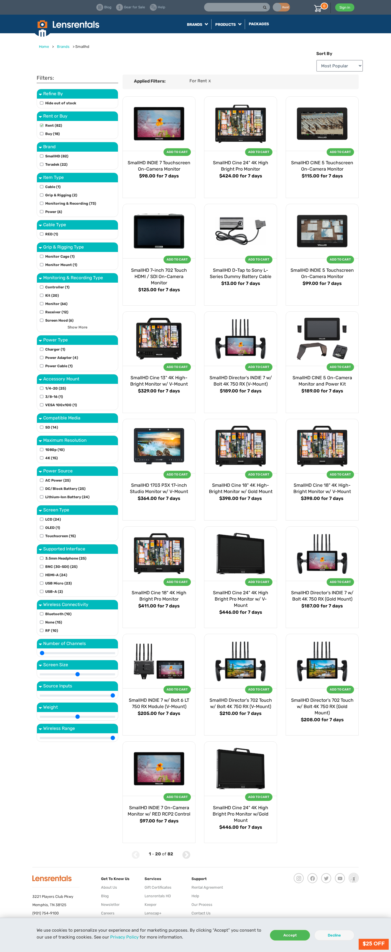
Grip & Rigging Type (63, 247)
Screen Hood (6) (59, 320)
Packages (259, 24)
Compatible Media (61, 418)
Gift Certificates (158, 887)
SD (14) (51, 427)
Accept (290, 935)
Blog (105, 896)
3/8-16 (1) (54, 396)
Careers (107, 913)
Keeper (151, 904)
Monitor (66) (56, 304)
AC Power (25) (58, 480)
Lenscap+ (153, 913)
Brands (63, 46)
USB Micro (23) (58, 583)
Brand (49, 146)
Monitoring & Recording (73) (70, 203)
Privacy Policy (124, 937)
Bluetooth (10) (58, 614)
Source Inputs (57, 686)
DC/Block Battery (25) (65, 488)
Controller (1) (57, 287)
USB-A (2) (54, 591)
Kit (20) (52, 295)
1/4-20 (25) (55, 388)
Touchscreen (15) (60, 536)
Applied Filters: (149, 81)
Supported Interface (64, 549)
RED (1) (51, 234)
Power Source (58, 471)
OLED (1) (52, 527)
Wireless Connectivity (65, 604)
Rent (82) (53, 125)
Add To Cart (177, 152)
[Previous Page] (135, 854)
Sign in (344, 7)
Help (195, 896)
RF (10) (51, 630)
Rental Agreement (207, 887)
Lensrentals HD (158, 896)
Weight (50, 707)
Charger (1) (55, 349)
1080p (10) (55, 449)
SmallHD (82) (56, 156)
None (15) (53, 622)
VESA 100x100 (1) (61, 405)
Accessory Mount (61, 379)
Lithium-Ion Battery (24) (67, 497)
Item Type (53, 177)
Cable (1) (53, 187)
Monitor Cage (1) (60, 256)
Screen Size (55, 664)
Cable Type (54, 224)
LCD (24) (53, 519)
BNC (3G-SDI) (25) (61, 566)
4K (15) (51, 458)
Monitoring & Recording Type (73, 277)
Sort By (324, 53)
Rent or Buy (55, 116)
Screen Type (56, 510)
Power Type (55, 340)
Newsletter (110, 904)
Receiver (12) (56, 312)
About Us (109, 887)
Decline (334, 935)
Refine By (53, 93)
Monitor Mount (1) (61, 265)
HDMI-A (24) (56, 575)
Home (44, 46)
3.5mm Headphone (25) (65, 558)
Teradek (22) (56, 164)
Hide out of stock (60, 103)
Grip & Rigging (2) (61, 195)
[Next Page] (186, 854)
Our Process (201, 904)
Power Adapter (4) (61, 357)
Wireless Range (59, 728)
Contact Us (201, 913)
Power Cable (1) (59, 366)
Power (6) (53, 212)
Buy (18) (52, 134)
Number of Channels (64, 643)
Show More (78, 327)
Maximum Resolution (64, 440)
